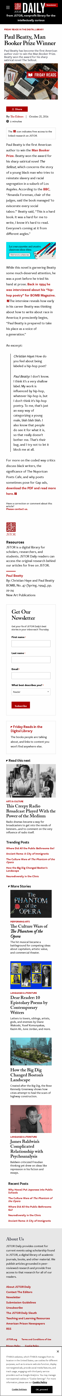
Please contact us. (17, 509)
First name (19, 637)
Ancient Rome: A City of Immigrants (27, 853)
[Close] (58, 1351)
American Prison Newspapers (25, 1323)
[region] (31, 1371)
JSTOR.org (11, 1339)
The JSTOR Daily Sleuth (21, 1313)
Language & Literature (23, 993)
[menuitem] (51, 5)
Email (16, 669)
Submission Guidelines (21, 1302)
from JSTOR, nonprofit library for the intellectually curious (31, 17)
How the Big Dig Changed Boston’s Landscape (27, 869)
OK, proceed (42, 1389)
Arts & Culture (14, 801)
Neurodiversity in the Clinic (22, 876)
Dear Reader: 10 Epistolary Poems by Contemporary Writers (29, 1005)
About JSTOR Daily (18, 1286)
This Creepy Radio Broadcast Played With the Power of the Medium (31, 811)
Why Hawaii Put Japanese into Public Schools (30, 1191)
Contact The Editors (19, 1292)
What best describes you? (28, 685)
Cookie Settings (19, 1389)
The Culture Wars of (30, 860)
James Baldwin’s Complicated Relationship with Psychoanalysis (26, 1149)
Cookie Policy (32, 1345)
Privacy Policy (13, 1345)
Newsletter (51, 4)
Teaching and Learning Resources (28, 1318)
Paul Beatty (14, 575)
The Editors (16, 117)
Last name (18, 653)
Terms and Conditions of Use (36, 1339)
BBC (46, 189)
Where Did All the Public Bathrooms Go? (30, 848)
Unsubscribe (14, 1307)
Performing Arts (20, 921)
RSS (8, 1328)
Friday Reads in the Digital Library (24, 29)
